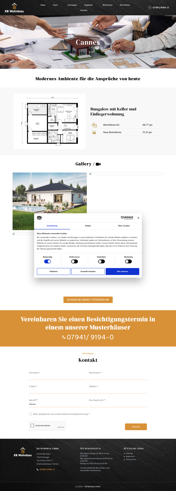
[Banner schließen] (138, 218)
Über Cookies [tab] (124, 226)
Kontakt (83, 10)
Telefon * (93, 386)
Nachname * (95, 372)
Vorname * (34, 372)
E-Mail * (33, 386)
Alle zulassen (122, 271)
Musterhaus (125, 5)
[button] (16, 121)
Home (42, 5)
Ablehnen (54, 271)
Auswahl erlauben (88, 271)
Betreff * (33, 400)
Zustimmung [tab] (52, 226)
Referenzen (107, 5)
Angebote (88, 5)
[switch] (74, 261)
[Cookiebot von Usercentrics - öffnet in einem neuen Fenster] (122, 218)
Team (55, 5)
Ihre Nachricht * (97, 400)
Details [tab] (88, 226)
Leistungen (72, 5)
